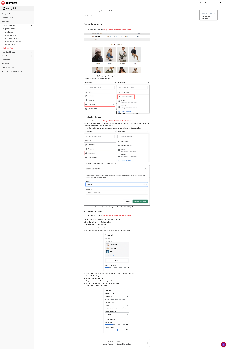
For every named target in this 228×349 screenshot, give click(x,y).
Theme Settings (6, 60)
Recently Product (10, 45)
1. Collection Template (206, 16)
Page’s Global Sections (8, 52)
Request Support (205, 3)
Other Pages (5, 63)
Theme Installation (7, 18)
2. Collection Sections (205, 18)
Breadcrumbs (9, 32)
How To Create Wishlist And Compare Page (15, 71)
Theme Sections (6, 56)
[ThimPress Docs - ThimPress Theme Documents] (10, 3)
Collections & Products (8, 25)
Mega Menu (5, 22)
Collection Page (8, 48)
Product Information (11, 35)
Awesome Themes (219, 3)
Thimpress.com (191, 3)
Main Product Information (12, 38)
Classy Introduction (7, 14)
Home (181, 3)
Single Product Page (9, 29)
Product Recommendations (13, 41)
